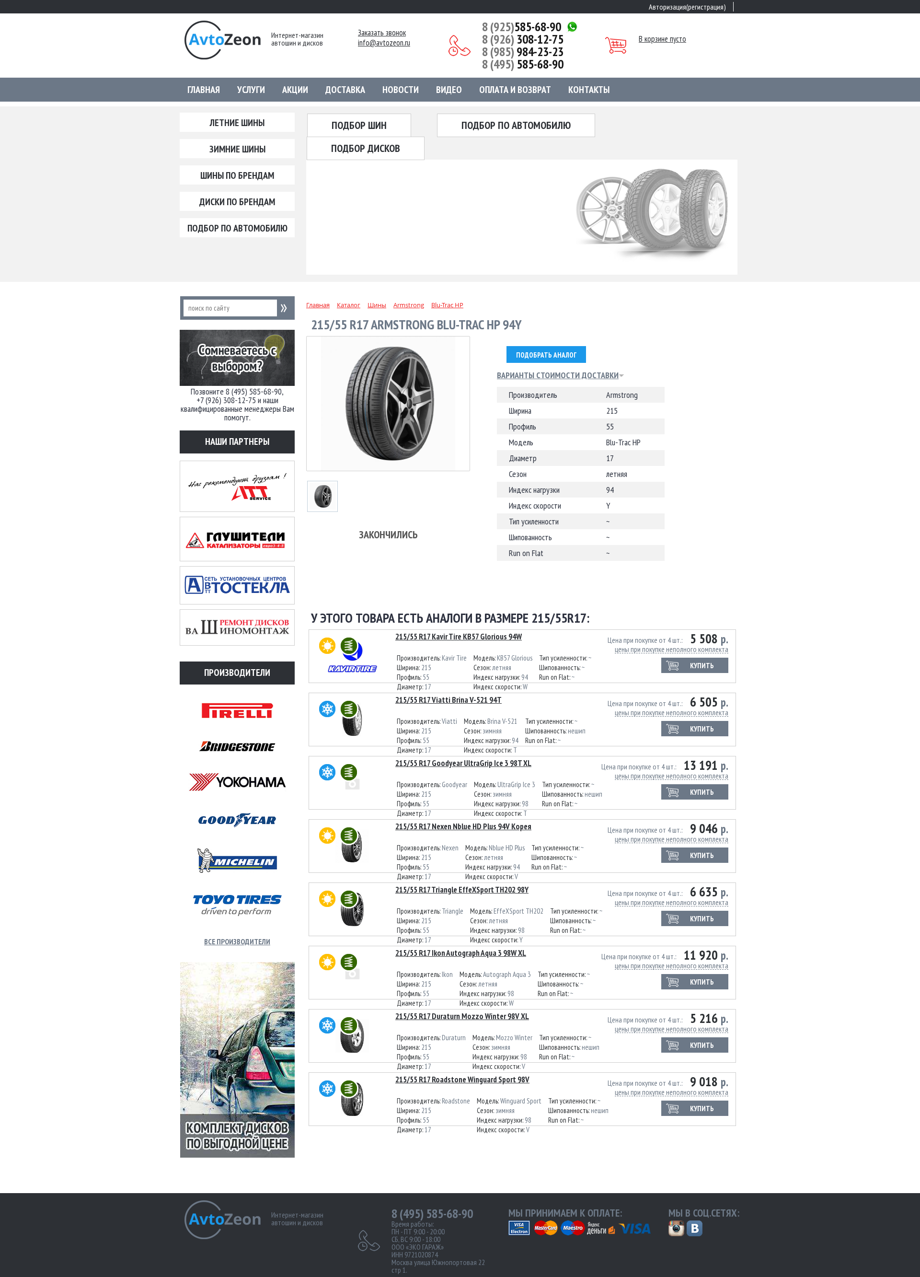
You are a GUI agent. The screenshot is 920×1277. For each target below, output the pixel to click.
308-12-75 (523, 39)
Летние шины (237, 122)
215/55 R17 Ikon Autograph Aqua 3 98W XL (460, 953)
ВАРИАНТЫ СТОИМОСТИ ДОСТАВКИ (558, 375)
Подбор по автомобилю (237, 228)
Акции (295, 89)
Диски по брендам (237, 202)
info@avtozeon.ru (384, 43)
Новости (400, 89)
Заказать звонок (382, 33)
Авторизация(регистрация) (687, 7)
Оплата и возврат (515, 89)
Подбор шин (359, 125)
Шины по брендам (237, 175)
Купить (702, 665)
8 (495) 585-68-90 (432, 1213)
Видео (449, 89)
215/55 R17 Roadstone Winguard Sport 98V (462, 1079)
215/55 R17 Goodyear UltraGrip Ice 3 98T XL (463, 763)
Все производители (237, 941)
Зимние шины (237, 149)
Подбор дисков (365, 148)
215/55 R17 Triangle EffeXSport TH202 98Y (462, 889)
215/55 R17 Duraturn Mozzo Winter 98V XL (462, 1016)
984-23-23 (523, 52)
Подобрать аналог (546, 355)
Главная (203, 89)
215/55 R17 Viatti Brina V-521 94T (448, 700)
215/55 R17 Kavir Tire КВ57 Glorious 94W (458, 636)
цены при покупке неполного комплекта (671, 649)
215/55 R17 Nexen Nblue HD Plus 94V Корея (463, 826)
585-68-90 (521, 27)
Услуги (251, 89)
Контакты (589, 89)
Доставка (345, 89)
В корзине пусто (662, 39)
